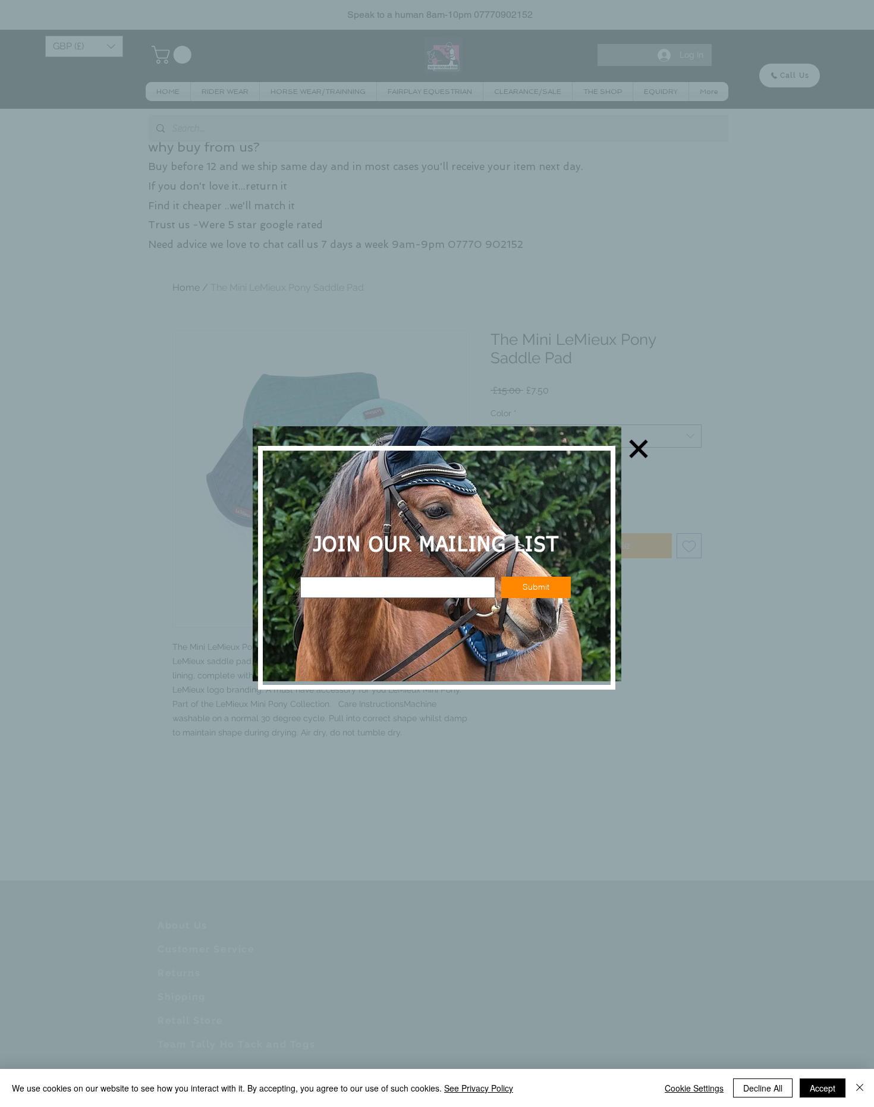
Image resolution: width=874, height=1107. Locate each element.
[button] (638, 448)
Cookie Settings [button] (694, 1088)
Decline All (762, 1088)
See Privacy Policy (478, 1088)
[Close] (860, 1087)
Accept (822, 1088)
